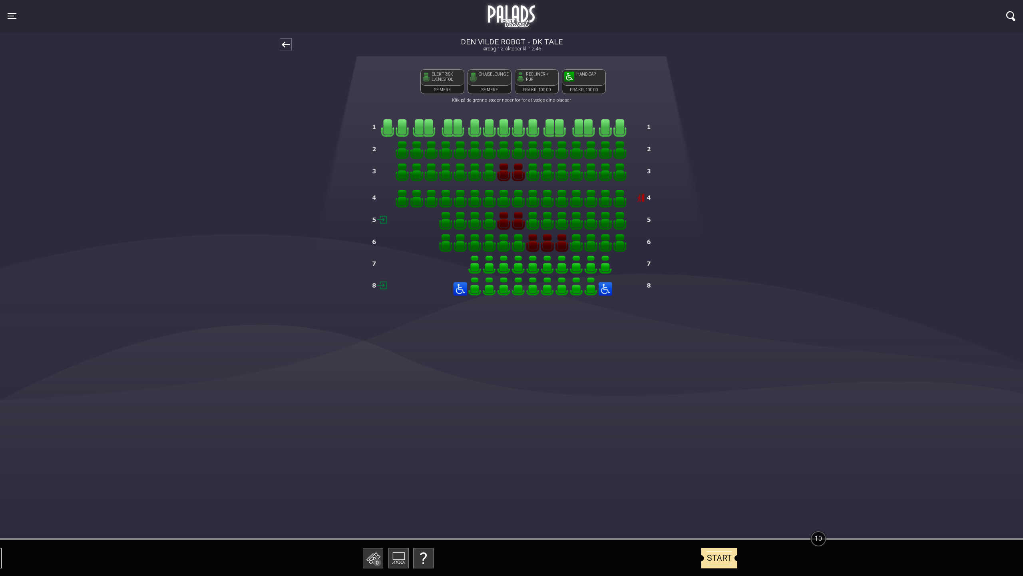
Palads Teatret (511, 11)
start (719, 558)
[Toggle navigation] (1010, 16)
